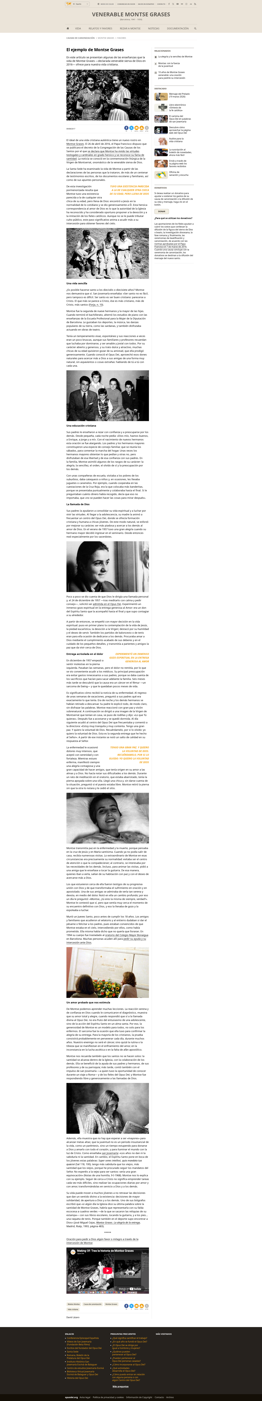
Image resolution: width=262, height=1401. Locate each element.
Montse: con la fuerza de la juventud (169, 64)
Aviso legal (85, 1397)
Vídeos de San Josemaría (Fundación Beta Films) (79, 1343)
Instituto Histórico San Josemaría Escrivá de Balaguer (82, 1363)
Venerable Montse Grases (131, 14)
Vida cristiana (73, 1309)
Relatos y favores (100, 28)
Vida (78, 28)
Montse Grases (75, 143)
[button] (141, 129)
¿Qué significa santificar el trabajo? (129, 1338)
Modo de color (107, 4)
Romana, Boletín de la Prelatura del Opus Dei (78, 1357)
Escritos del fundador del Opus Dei (84, 1348)
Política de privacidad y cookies (108, 1397)
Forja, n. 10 (96, 304)
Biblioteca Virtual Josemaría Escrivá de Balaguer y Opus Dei (82, 1373)
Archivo (170, 1397)
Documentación (178, 28)
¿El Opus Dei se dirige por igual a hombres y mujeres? (126, 1347)
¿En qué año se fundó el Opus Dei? (129, 1341)
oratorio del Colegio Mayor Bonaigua (126, 935)
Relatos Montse (74, 1304)
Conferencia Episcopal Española (83, 1338)
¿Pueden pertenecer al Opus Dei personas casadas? (126, 1359)
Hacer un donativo (146, 4)
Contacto (161, 4)
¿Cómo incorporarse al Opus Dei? (128, 1364)
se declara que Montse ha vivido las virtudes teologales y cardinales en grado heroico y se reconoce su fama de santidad (105, 155)
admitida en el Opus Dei (107, 604)
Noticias (153, 28)
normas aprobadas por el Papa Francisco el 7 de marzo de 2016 (170, 245)
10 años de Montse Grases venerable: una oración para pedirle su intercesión (171, 75)
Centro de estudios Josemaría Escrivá (85, 1368)
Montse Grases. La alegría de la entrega (118, 1222)
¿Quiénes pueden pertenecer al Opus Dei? (124, 1353)
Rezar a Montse (130, 28)
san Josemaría (110, 1153)
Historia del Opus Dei (77, 1378)
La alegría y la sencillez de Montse (175, 56)
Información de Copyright (139, 1397)
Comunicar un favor (126, 4)
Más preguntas (121, 1386)
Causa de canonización (92, 1304)
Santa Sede (72, 1351)
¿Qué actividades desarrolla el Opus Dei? (123, 1369)
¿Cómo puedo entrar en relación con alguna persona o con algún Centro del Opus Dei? (128, 1377)
